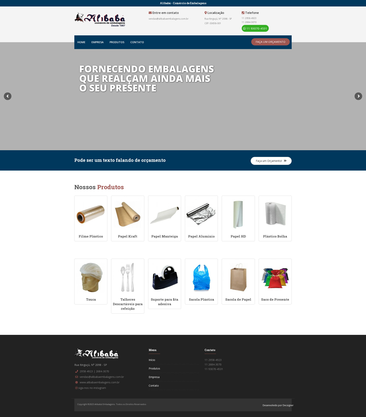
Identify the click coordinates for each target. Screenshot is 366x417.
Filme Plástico (91, 236)
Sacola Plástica (201, 299)
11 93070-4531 (256, 28)
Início (152, 360)
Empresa (98, 42)
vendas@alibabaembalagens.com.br (169, 18)
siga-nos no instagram (92, 388)
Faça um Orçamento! (269, 161)
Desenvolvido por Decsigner (278, 405)
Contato (137, 42)
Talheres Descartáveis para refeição (128, 304)
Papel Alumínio (201, 236)
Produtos (117, 42)
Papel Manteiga (164, 236)
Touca (91, 299)
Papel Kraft (127, 236)
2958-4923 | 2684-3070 (94, 371)
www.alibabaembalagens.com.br (100, 382)
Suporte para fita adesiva (164, 301)
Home (81, 42)
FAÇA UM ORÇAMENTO (270, 42)
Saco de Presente (275, 299)
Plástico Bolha (275, 236)
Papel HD (238, 236)
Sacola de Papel (238, 299)
